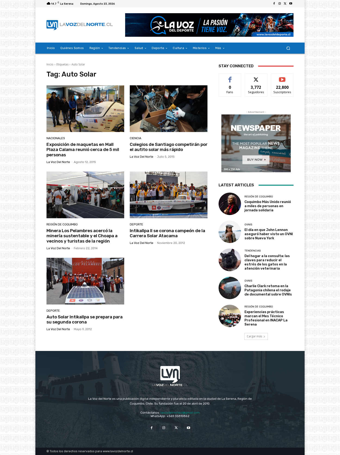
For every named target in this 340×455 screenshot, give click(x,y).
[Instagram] (279, 3)
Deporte (136, 224)
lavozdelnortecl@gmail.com (180, 412)
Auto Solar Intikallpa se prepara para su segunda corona (84, 319)
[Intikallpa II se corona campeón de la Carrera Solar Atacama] (168, 195)
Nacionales (55, 138)
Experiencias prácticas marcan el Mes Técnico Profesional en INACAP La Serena (265, 318)
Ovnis (248, 224)
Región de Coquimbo (62, 224)
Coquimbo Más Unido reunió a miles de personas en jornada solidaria (267, 206)
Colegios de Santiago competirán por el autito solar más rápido (168, 147)
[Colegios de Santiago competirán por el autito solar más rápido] (168, 108)
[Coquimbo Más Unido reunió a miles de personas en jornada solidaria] (230, 204)
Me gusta (230, 77)
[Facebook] (274, 3)
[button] (288, 48)
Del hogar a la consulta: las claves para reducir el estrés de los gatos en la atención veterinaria (267, 262)
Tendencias (252, 250)
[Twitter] (285, 3)
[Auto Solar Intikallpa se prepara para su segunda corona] (85, 281)
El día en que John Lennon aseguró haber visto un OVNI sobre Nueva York (268, 234)
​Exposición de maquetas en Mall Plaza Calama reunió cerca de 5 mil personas (82, 150)
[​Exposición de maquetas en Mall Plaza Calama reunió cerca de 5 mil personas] (85, 108)
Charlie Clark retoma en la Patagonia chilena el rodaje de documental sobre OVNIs (268, 290)
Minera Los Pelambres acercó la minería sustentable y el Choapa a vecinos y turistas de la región (81, 236)
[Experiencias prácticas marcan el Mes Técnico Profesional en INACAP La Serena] (230, 316)
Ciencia (135, 138)
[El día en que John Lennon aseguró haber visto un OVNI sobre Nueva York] (230, 232)
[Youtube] (291, 3)
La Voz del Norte (58, 162)
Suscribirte (282, 77)
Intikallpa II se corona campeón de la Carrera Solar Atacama (167, 233)
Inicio (49, 64)
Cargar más (254, 336)
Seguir (256, 77)
